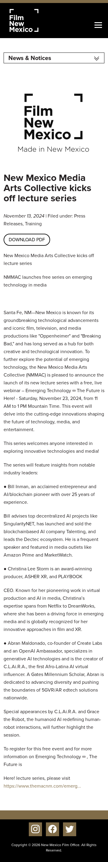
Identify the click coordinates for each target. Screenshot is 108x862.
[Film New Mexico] (32, 20)
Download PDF (27, 239)
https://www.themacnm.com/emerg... (42, 785)
